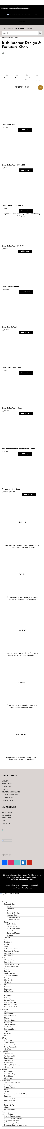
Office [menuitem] (4, 1038)
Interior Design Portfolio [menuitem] (13, 1118)
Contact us (8, 28)
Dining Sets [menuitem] (8, 980)
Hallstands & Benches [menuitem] (12, 949)
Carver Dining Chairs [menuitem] (12, 964)
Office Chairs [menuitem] (9, 1042)
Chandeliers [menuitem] (8, 1054)
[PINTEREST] (29, 862)
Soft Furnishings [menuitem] (10, 1098)
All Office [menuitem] (7, 1049)
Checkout (6, 823)
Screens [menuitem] (7, 1031)
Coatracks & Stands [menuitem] (11, 951)
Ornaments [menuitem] (8, 1103)
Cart (4, 821)
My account (19, 28)
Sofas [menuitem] (9, 906)
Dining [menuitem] (4, 958)
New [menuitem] (3, 900)
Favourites (24, 8)
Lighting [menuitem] (5, 1051)
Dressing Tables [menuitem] (10, 1020)
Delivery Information (11, 792)
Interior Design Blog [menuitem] (11, 1123)
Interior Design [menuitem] (7, 1114)
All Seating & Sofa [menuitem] (13, 920)
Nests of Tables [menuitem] (12, 931)
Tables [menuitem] (6, 922)
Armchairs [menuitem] (10, 908)
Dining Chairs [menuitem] (12, 911)
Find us (5, 789)
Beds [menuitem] (6, 1011)
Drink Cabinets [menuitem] (9, 973)
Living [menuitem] (4, 985)
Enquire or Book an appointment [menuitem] (16, 1125)
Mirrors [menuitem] (4, 1069)
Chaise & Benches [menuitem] (13, 913)
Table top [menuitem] (7, 1096)
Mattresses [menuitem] (8, 1034)
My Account (7, 812)
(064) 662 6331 (26, 877)
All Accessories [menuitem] (9, 1109)
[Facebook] (4, 862)
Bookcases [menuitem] (8, 940)
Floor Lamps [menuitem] (8, 1063)
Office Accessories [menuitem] (10, 1047)
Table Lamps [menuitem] (8, 1058)
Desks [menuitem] (6, 947)
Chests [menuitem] (6, 1018)
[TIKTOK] (17, 862)
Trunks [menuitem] (6, 944)
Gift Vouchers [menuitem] (9, 953)
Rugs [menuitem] (6, 1089)
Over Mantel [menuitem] (9, 1076)
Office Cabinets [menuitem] (9, 1045)
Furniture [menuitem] (5, 902)
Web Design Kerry (19, 888)
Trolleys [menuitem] (7, 978)
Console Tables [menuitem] (12, 926)
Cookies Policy (8, 797)
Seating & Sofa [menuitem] (9, 904)
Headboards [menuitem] (8, 1013)
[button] (22, 22)
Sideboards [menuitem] (8, 942)
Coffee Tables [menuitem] (11, 924)
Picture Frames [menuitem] (9, 1087)
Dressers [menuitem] (7, 969)
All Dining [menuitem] (7, 982)
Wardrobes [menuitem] (8, 1022)
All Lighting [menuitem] (8, 1067)
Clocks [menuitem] (6, 1092)
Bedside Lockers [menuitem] (10, 1016)
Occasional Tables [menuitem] (13, 933)
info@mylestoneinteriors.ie (22, 879)
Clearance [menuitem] (5, 1112)
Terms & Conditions (10, 795)
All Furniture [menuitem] (8, 955)
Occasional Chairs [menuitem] (13, 917)
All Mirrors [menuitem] (8, 1078)
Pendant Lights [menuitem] (9, 1056)
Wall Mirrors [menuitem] (8, 1071)
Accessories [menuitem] (6, 1080)
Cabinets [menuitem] (7, 938)
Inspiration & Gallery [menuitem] (11, 1121)
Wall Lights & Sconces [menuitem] (12, 1065)
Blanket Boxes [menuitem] (9, 1027)
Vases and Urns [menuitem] (10, 1101)
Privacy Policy (8, 800)
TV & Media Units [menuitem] (10, 1007)
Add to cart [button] (25, 130)
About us (4, 8)
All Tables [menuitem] (10, 935)
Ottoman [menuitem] (7, 998)
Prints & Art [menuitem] (8, 1085)
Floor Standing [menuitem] (9, 1074)
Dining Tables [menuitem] (9, 960)
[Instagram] (11, 862)
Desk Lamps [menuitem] (8, 1060)
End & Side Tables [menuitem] (13, 928)
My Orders (6, 815)
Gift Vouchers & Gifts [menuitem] (12, 1083)
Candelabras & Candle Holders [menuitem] (15, 1094)
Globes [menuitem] (6, 1107)
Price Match (14, 8)
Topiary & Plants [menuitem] (10, 1105)
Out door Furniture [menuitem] (11, 976)
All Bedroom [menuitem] (8, 1036)
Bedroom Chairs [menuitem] (12, 915)
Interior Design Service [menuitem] (12, 1116)
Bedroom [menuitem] (5, 1009)
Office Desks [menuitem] (8, 1040)
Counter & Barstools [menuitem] (11, 967)
